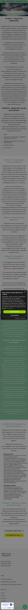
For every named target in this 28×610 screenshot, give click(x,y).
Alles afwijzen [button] (14, 315)
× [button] (24, 292)
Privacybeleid (10, 308)
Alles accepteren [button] (14, 311)
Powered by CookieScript (20, 318)
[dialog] (14, 305)
